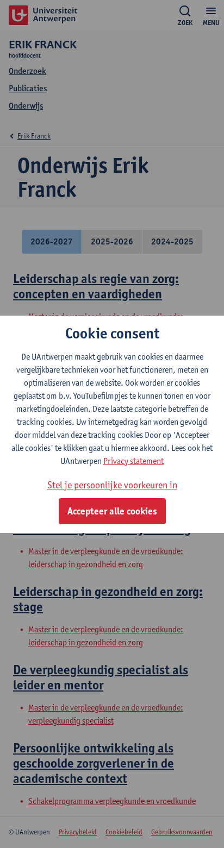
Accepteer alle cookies (112, 511)
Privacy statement (133, 461)
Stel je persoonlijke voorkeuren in (112, 485)
